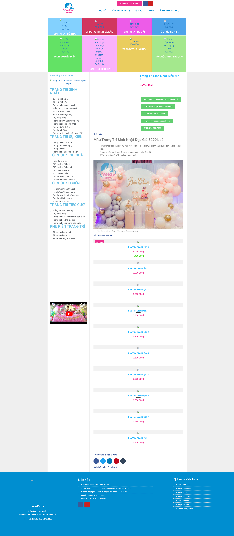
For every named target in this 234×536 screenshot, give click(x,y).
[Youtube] (150, 3)
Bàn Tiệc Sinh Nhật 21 (138, 438)
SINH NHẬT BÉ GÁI (134, 31)
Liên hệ (150, 10)
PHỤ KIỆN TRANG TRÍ (67, 226)
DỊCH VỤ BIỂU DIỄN (65, 56)
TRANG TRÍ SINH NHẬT (63, 91)
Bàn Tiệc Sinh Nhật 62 (138, 332)
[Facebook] (145, 3)
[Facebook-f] (80, 504)
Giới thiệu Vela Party (120, 10)
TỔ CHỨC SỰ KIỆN (169, 31)
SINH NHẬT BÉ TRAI (65, 33)
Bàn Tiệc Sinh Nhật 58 (138, 395)
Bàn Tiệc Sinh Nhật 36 (138, 311)
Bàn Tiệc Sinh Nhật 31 (138, 268)
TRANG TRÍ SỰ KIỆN (66, 136)
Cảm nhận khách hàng (168, 10)
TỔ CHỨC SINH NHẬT (67, 155)
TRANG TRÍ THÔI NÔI (134, 49)
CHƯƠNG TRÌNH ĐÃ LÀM (99, 31)
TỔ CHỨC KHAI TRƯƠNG (169, 56)
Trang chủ (101, 10)
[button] (157, 3)
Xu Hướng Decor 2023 (61, 75)
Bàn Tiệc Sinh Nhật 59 (138, 417)
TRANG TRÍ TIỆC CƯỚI (99, 69)
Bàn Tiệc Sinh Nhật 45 (138, 353)
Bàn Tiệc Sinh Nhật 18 (138, 374)
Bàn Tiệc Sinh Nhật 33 (138, 289)
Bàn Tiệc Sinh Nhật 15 (138, 247)
